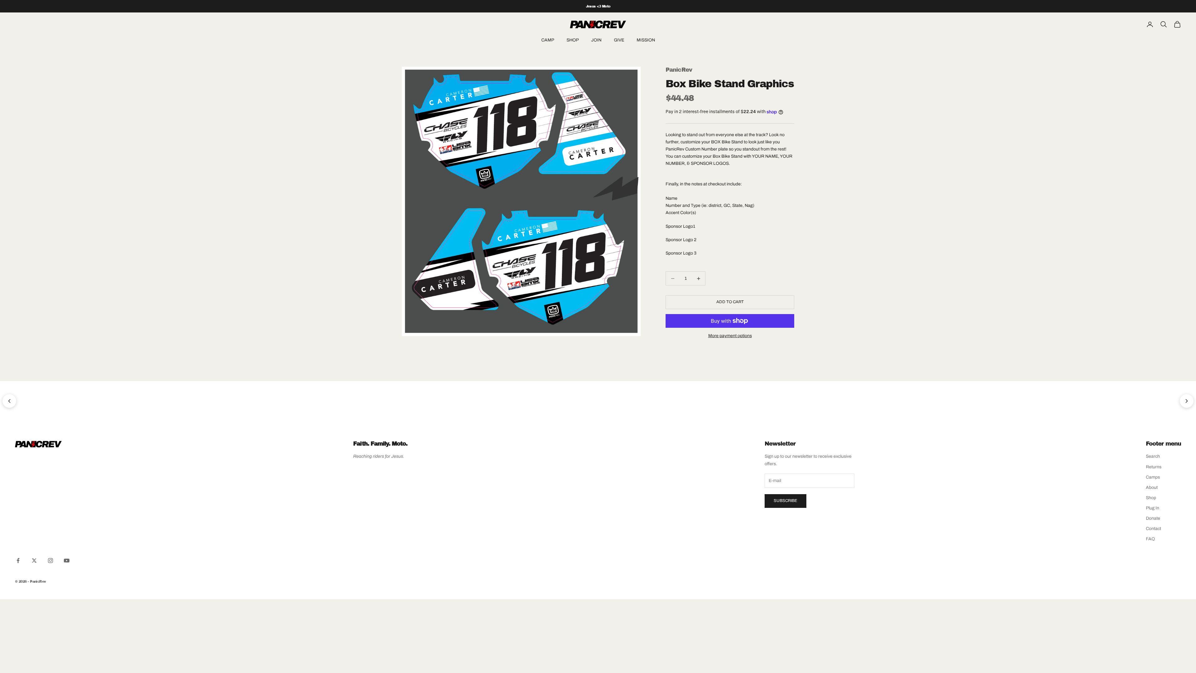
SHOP (573, 40)
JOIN (596, 40)
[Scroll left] (9, 401)
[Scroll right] (1187, 401)
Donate (1153, 518)
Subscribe (785, 501)
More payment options (730, 335)
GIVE (619, 40)
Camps (1153, 477)
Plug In (1152, 508)
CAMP (547, 40)
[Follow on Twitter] (34, 560)
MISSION (646, 40)
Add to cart (730, 302)
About (1152, 487)
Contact (1153, 528)
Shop (1151, 497)
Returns (1153, 467)
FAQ (1150, 539)
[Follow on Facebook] (18, 560)
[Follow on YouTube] (67, 560)
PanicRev (679, 70)
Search (1153, 456)
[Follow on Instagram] (50, 560)
